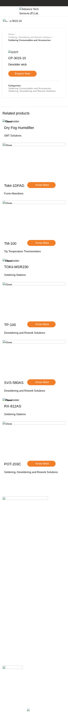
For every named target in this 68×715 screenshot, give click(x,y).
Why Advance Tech (13, 613)
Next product (16, 45)
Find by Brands (11, 618)
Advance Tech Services (18, 559)
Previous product (10, 45)
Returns (7, 638)
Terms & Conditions (13, 643)
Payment (7, 647)
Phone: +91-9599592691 (20, 534)
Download (8, 604)
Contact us (8, 609)
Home (11, 34)
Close (9, 121)
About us (7, 600)
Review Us (9, 681)
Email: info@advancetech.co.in (24, 538)
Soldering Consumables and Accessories (29, 40)
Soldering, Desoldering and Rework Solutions (29, 37)
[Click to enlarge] (8, 18)
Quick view (31, 196)
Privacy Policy (10, 634)
